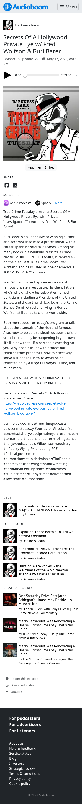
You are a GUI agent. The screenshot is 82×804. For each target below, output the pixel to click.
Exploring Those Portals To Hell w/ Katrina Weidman (46, 534)
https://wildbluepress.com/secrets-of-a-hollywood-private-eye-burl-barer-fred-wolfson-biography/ (34, 408)
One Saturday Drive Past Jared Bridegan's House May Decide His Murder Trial (45, 599)
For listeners (22, 731)
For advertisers (25, 724)
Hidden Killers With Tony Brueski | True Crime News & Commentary (48, 611)
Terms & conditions (24, 773)
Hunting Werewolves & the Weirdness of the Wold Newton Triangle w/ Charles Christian (43, 570)
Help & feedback (22, 748)
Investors (16, 763)
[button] (68, 7)
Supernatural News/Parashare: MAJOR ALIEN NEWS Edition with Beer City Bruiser (48, 510)
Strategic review (22, 768)
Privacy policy (20, 778)
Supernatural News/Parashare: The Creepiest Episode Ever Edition (46, 551)
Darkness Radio (27, 25)
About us (16, 743)
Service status (20, 753)
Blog (12, 758)
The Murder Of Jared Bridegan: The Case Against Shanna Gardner (46, 661)
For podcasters (24, 718)
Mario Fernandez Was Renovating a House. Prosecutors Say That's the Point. (47, 625)
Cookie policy (19, 783)
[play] (7, 75)
